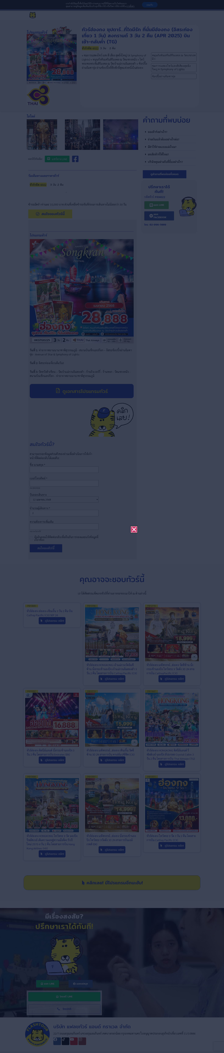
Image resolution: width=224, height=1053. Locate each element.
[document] (112, 526)
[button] (134, 494)
